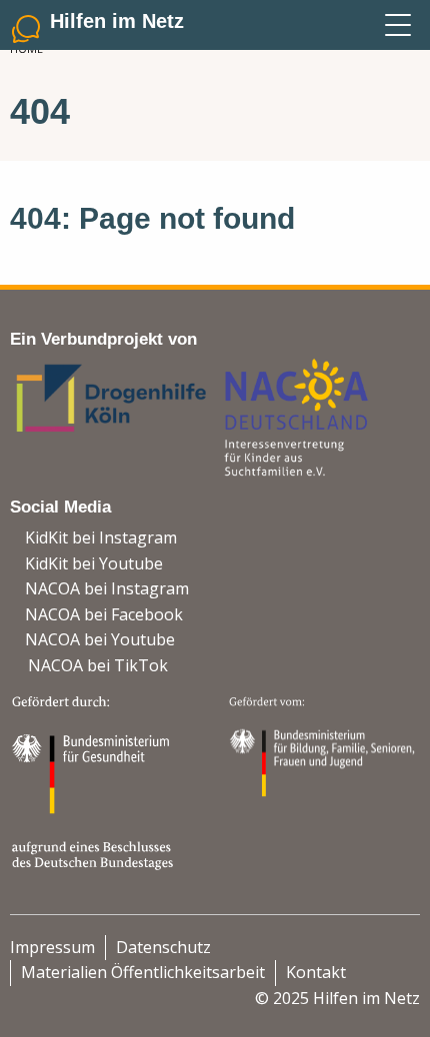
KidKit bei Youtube (94, 563)
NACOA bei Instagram (107, 588)
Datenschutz (163, 947)
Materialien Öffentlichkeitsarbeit (143, 972)
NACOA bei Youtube (100, 639)
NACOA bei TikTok (98, 665)
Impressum (52, 947)
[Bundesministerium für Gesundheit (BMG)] (95, 780)
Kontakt (316, 972)
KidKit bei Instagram (101, 537)
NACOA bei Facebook (104, 614)
